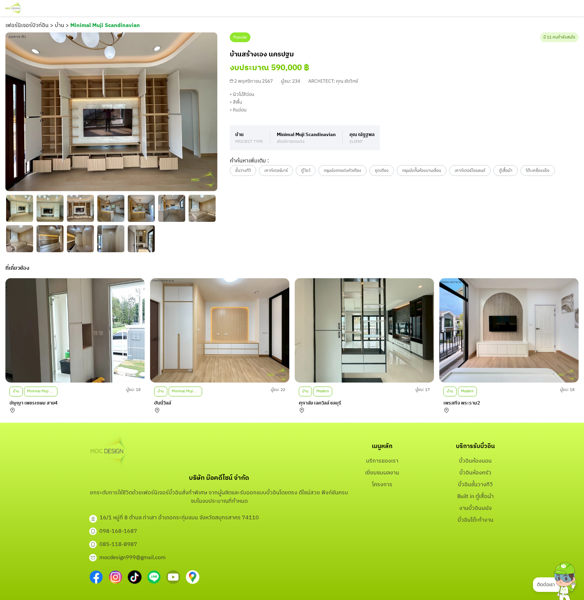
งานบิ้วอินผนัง (475, 508)
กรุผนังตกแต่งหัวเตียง (342, 170)
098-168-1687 (118, 531)
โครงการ (382, 484)
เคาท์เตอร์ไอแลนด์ (470, 170)
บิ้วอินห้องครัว (475, 472)
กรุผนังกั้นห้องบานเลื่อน (421, 170)
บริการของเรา (382, 461)
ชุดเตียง (382, 170)
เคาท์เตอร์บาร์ (276, 170)
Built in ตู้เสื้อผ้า (475, 496)
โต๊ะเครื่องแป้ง (538, 170)
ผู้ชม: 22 (278, 390)
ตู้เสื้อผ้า (505, 170)
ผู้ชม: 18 (133, 390)
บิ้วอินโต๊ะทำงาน (475, 520)
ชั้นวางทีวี (243, 170)
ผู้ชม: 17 (422, 390)
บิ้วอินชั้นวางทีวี (475, 484)
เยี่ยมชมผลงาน (382, 472)
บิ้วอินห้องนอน (475, 461)
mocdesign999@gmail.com (132, 557)
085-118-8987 (118, 544)
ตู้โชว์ (305, 170)
